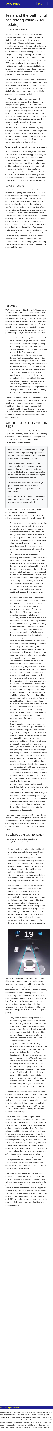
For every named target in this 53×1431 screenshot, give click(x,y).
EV (12, 3)
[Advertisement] (26, 277)
